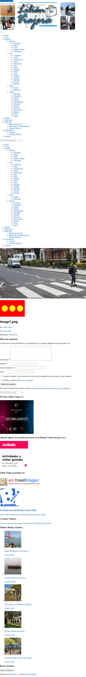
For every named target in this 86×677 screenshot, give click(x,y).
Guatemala (17, 51)
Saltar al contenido (6, 1)
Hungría (16, 106)
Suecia (15, 116)
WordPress (14, 674)
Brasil (15, 45)
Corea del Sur (18, 59)
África (11, 86)
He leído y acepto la (18, 380)
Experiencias (9, 130)
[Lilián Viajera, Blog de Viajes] (37, 29)
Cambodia (17, 55)
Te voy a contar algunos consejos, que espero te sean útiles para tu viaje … (26, 523)
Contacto (7, 136)
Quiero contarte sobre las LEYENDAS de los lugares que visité (22, 514)
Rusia (15, 114)
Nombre (3, 364)
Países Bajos (17, 110)
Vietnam (16, 84)
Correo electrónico (7, 368)
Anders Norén (31, 674)
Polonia (16, 112)
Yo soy (6, 37)
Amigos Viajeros (15, 128)
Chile (15, 47)
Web (1, 372)
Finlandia (16, 104)
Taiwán (16, 82)
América (12, 41)
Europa (11, 92)
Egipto (15, 88)
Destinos (7, 39)
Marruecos (17, 90)
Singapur (16, 76)
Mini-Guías (8, 120)
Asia (10, 53)
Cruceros (12, 132)
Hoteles (7, 118)
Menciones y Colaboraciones (19, 126)
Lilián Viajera (7, 327)
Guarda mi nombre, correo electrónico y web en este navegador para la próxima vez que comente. (37, 376)
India (15, 65)
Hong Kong (17, 63)
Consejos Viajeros (15, 134)
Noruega (16, 108)
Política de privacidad (25, 380)
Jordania (16, 69)
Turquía (16, 78)
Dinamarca (17, 96)
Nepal (15, 72)
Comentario (5, 360)
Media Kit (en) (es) (15, 124)
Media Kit (8, 122)
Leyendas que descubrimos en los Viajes (18, 510)
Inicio (6, 35)
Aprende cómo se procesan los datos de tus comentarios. (51, 388)
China (15, 57)
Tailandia (16, 80)
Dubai (15, 61)
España (16, 98)
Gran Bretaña (18, 102)
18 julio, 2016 (7, 331)
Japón (15, 67)
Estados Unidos (19, 49)
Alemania (16, 94)
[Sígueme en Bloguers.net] (10, 506)
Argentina (16, 43)
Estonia (16, 100)
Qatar (15, 74)
